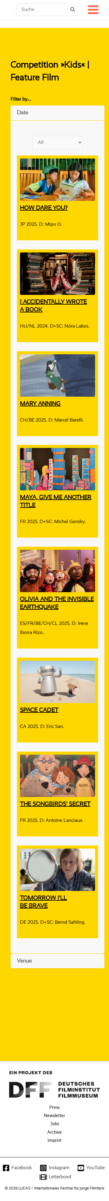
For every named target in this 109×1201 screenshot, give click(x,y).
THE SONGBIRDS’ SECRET (55, 804)
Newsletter (54, 1116)
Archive (54, 1132)
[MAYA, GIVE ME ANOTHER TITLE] (57, 468)
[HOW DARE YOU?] (57, 178)
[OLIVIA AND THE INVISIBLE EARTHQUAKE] (57, 569)
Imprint (54, 1141)
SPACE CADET (39, 710)
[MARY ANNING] (57, 374)
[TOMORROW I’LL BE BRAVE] (57, 868)
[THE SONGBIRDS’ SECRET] (57, 774)
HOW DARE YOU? (44, 208)
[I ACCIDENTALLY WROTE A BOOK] (57, 272)
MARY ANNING (40, 404)
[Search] (73, 10)
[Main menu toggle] (93, 10)
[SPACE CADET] (57, 680)
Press (54, 1108)
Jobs (54, 1124)
